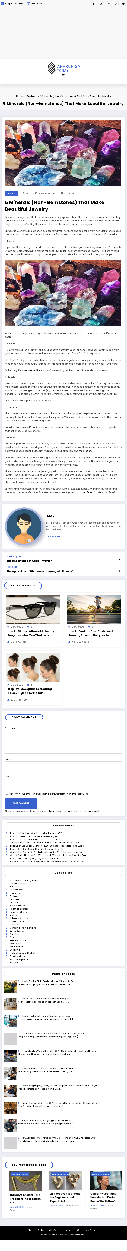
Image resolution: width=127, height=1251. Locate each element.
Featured (14, 899)
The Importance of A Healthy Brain (29, 561)
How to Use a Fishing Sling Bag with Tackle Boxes (35, 858)
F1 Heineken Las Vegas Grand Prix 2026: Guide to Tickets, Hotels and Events (47, 845)
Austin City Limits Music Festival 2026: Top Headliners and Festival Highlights (99, 1199)
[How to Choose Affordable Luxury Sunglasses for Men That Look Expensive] (33, 609)
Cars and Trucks (18, 883)
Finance (14, 902)
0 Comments (69, 193)
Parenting (14, 934)
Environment (16, 893)
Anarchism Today (48, 1237)
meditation (85, 451)
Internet (13, 915)
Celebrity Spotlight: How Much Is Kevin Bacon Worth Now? (59, 1197)
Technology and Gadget (22, 953)
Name (8, 759)
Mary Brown (17, 627)
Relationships (16, 946)
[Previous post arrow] (119, 559)
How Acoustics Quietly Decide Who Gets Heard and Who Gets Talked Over (47, 861)
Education (15, 886)
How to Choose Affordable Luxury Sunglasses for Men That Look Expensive (30, 633)
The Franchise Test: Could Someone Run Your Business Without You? (44, 842)
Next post (12, 567)
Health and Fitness (19, 908)
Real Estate (15, 943)
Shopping (15, 949)
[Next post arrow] (119, 571)
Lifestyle (14, 924)
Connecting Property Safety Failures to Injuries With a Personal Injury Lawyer (47, 852)
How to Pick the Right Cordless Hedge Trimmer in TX (36, 833)
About (30, 1232)
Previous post (14, 556)
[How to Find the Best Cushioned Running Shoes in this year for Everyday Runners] (94, 609)
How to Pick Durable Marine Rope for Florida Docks (35, 839)
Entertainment (17, 889)
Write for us (54, 1232)
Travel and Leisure (19, 956)
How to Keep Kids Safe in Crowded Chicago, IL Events (36, 849)
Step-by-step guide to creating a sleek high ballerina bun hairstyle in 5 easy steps (29, 691)
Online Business (18, 931)
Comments (11, 728)
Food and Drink (17, 905)
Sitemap (67, 1232)
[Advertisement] (63, 34)
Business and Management (24, 880)
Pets (12, 937)
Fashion (11, 193)
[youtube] (123, 3)
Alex (27, 193)
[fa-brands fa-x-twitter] (101, 3)
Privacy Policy (89, 1232)
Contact (41, 1232)
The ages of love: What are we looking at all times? (40, 571)
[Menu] (63, 75)
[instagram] (116, 3)
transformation (32, 370)
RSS (77, 1232)
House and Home (18, 912)
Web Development (19, 959)
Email (8, 776)
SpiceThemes (80, 1237)
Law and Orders (18, 921)
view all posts (53, 536)
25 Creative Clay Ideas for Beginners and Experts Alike (21, 1197)
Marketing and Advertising (23, 927)
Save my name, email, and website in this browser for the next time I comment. (48, 794)
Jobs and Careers (19, 918)
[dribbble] (108, 3)
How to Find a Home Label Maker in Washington (34, 836)
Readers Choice (18, 940)
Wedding (14, 962)
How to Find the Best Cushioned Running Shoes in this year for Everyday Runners (90, 633)
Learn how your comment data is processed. (74, 811)
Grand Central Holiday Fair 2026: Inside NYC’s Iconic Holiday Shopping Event (48, 855)
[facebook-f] (93, 3)
